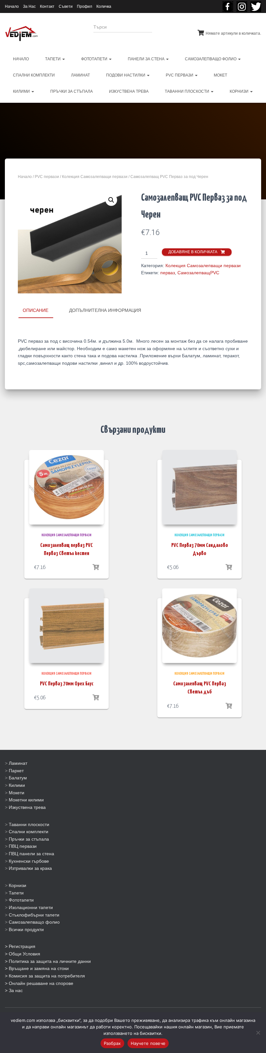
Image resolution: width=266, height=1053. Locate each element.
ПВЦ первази (23, 846)
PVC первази (180, 75)
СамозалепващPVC (198, 272)
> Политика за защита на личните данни (48, 961)
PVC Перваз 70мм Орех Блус (66, 684)
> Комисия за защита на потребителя (45, 975)
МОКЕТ (220, 75)
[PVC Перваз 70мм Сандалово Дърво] (199, 487)
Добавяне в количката (192, 252)
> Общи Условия (22, 953)
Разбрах (112, 1043)
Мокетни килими (26, 799)
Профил (84, 6)
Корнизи (17, 885)
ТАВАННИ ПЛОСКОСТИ (187, 91)
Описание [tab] (35, 310)
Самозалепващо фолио (34, 922)
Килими (17, 785)
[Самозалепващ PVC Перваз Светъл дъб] (199, 625)
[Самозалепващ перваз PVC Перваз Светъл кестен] (66, 487)
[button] (111, 200)
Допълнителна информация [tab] (105, 310)
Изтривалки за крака (30, 868)
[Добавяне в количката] (95, 567)
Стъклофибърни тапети (34, 914)
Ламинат (18, 763)
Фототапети (21, 900)
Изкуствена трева (27, 807)
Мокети (16, 792)
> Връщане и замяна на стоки (37, 968)
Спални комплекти (28, 831)
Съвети (66, 6)
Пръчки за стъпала (29, 839)
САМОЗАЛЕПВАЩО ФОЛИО (211, 59)
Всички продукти (26, 929)
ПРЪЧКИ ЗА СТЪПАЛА (71, 91)
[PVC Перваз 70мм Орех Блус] (66, 625)
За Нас (29, 6)
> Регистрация (20, 946)
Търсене (169, 31)
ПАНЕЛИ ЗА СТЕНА (146, 59)
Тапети (16, 892)
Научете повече (148, 1043)
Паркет (16, 770)
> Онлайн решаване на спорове (39, 983)
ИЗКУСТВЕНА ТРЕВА (129, 91)
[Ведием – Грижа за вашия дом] (21, 34)
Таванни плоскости (29, 824)
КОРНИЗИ (239, 91)
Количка (103, 6)
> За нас (14, 990)
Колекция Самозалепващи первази (94, 176)
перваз (167, 272)
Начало (12, 6)
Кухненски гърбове (29, 861)
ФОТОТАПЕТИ (94, 59)
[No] (258, 1032)
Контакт (47, 6)
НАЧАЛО (21, 59)
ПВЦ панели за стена (31, 853)
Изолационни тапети (31, 907)
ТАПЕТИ (53, 59)
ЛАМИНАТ (80, 75)
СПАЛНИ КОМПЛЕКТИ (34, 75)
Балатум (18, 777)
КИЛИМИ (22, 91)
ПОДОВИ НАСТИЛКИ (126, 75)
